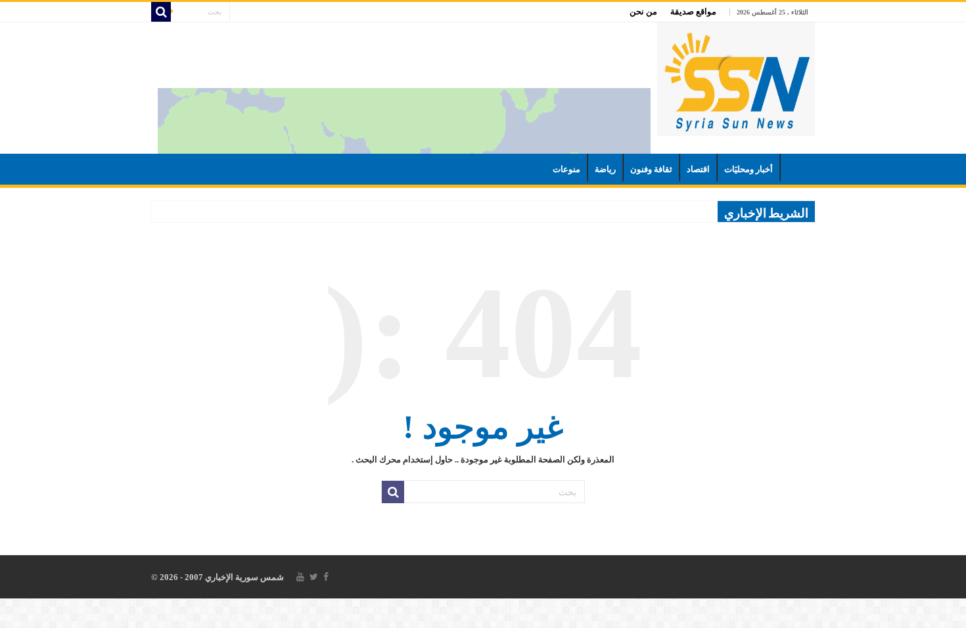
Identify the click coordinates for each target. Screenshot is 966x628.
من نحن (643, 11)
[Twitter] (313, 577)
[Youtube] (300, 577)
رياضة (605, 169)
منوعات (566, 169)
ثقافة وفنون (651, 169)
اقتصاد (698, 169)
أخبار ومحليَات (748, 169)
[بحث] (161, 12)
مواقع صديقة (693, 11)
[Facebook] (326, 577)
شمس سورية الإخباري (243, 577)
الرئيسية (798, 167)
